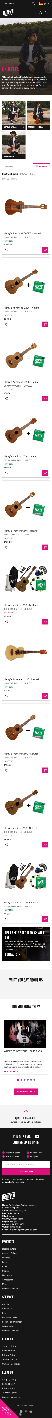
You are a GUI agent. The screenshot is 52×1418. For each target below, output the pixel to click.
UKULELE (28, 237)
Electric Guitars (9, 1249)
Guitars (13, 23)
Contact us (7, 1308)
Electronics (7, 1275)
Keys (4, 1262)
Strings (5, 1271)
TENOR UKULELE (11, 534)
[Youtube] (31, 1411)
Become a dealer (9, 1317)
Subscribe (27, 1171)
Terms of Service (9, 1392)
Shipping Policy (9, 1346)
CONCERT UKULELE (13, 237)
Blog (4, 1313)
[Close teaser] (20, 1414)
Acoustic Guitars (9, 1253)
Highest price (9, 179)
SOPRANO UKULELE (12, 386)
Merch (5, 1284)
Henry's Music (29, 1405)
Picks (4, 1266)
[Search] (33, 3)
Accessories (7, 1279)
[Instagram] (26, 1411)
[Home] (3, 23)
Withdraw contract (10, 1288)
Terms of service (9, 1359)
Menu (11, 3)
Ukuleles (6, 1257)
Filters (43, 166)
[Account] (41, 13)
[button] (9, 1408)
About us (6, 1304)
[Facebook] (21, 1411)
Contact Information (11, 1364)
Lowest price (27, 174)
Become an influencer (12, 1322)
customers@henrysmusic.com (23, 1229)
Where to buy (8, 1326)
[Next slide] (49, 1116)
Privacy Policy (8, 1355)
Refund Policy (8, 1350)
